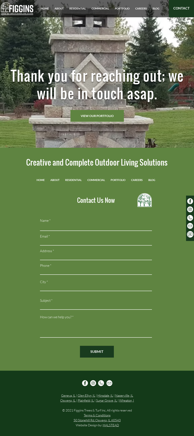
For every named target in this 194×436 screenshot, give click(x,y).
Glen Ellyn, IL (86, 395)
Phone (44, 265)
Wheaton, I (126, 400)
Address (46, 251)
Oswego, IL (68, 400)
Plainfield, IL (86, 400)
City (43, 282)
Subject (45, 300)
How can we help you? (56, 317)
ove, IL (112, 400)
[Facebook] (190, 201)
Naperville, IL (124, 395)
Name (44, 220)
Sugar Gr (102, 400)
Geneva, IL (68, 395)
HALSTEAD (111, 425)
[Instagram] (190, 209)
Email (44, 236)
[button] (59, 8)
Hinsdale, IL (105, 395)
